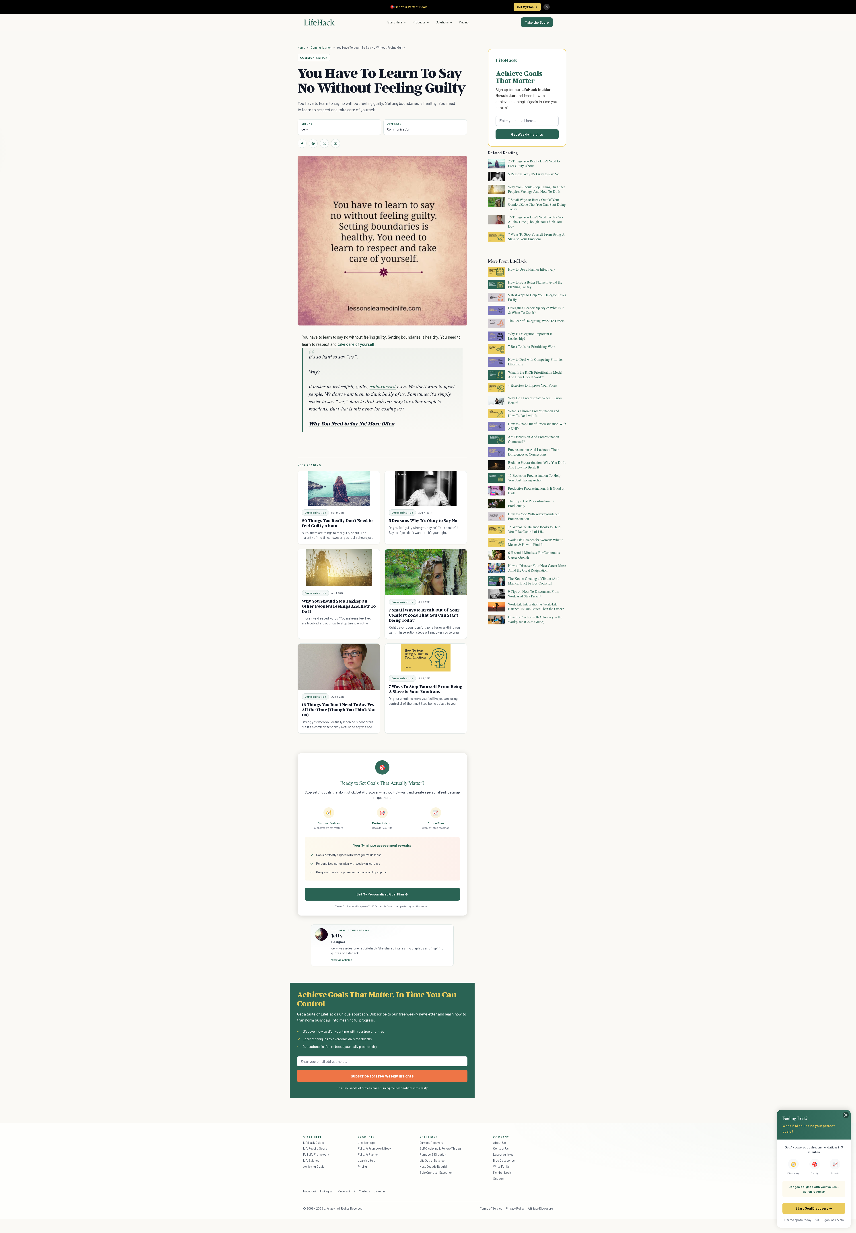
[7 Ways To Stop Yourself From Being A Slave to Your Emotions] (426, 657)
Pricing (464, 22)
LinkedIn (379, 1191)
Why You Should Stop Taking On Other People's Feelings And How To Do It (339, 606)
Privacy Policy (515, 1208)
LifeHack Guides (314, 1142)
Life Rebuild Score (315, 1148)
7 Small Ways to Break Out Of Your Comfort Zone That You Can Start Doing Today (424, 615)
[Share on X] (324, 143)
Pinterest (344, 1191)
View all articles (341, 960)
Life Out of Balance (432, 1160)
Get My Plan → (527, 7)
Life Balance (311, 1160)
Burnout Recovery (431, 1142)
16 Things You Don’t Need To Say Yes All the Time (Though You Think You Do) (339, 709)
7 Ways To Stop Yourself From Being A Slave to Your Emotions (426, 689)
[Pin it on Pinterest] (313, 143)
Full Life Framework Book (374, 1148)
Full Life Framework (316, 1154)
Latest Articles (503, 1154)
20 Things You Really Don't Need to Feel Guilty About (337, 523)
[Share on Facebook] (302, 143)
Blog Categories (504, 1160)
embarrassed (383, 386)
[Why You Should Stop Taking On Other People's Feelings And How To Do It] (339, 567)
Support (498, 1178)
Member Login (502, 1172)
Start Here (394, 22)
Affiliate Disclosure (540, 1208)
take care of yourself (355, 344)
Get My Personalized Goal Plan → (382, 894)
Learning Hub (366, 1160)
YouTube (364, 1191)
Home (301, 47)
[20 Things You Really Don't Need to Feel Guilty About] (339, 488)
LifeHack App (367, 1142)
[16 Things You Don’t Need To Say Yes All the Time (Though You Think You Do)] (339, 667)
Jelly (304, 129)
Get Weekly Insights (527, 134)
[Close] (546, 7)
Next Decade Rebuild (433, 1166)
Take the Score (537, 22)
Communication (321, 47)
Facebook (310, 1191)
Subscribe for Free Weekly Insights (382, 1075)
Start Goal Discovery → (813, 1208)
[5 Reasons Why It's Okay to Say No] (426, 488)
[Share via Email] (335, 143)
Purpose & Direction (433, 1154)
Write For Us (501, 1166)
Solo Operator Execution (436, 1172)
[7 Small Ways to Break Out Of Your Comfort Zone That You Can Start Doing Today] (426, 572)
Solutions (442, 22)
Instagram (327, 1191)
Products (419, 22)
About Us (499, 1142)
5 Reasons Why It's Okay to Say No (423, 520)
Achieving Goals (313, 1166)
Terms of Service (491, 1208)
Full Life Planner (368, 1154)
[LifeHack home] (319, 22)
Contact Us (500, 1148)
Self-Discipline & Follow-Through (441, 1148)
